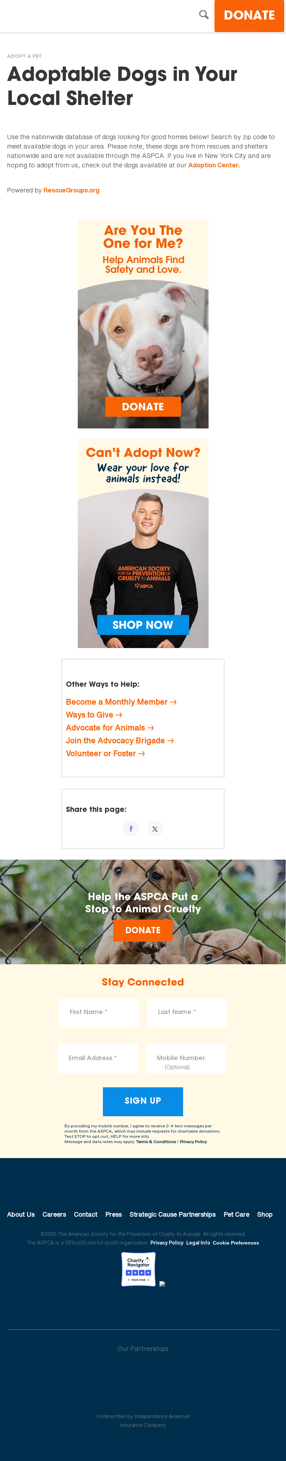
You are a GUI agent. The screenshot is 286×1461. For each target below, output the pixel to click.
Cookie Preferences (236, 1243)
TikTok (179, 1306)
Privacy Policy (193, 1141)
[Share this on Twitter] (155, 828)
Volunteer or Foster (101, 753)
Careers (54, 1214)
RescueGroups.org (71, 190)
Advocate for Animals (105, 727)
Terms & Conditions (156, 1141)
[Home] (67, 17)
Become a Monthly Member (117, 701)
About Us (21, 1214)
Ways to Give (89, 714)
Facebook (106, 1306)
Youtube (143, 1306)
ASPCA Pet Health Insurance (143, 1399)
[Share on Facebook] (131, 828)
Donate (249, 16)
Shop (265, 1214)
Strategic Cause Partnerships (173, 1214)
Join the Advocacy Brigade (115, 740)
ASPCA (143, 1190)
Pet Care (236, 1214)
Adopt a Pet (24, 56)
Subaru (143, 1371)
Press (113, 1214)
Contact (85, 1214)
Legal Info (198, 1242)
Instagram (161, 1306)
